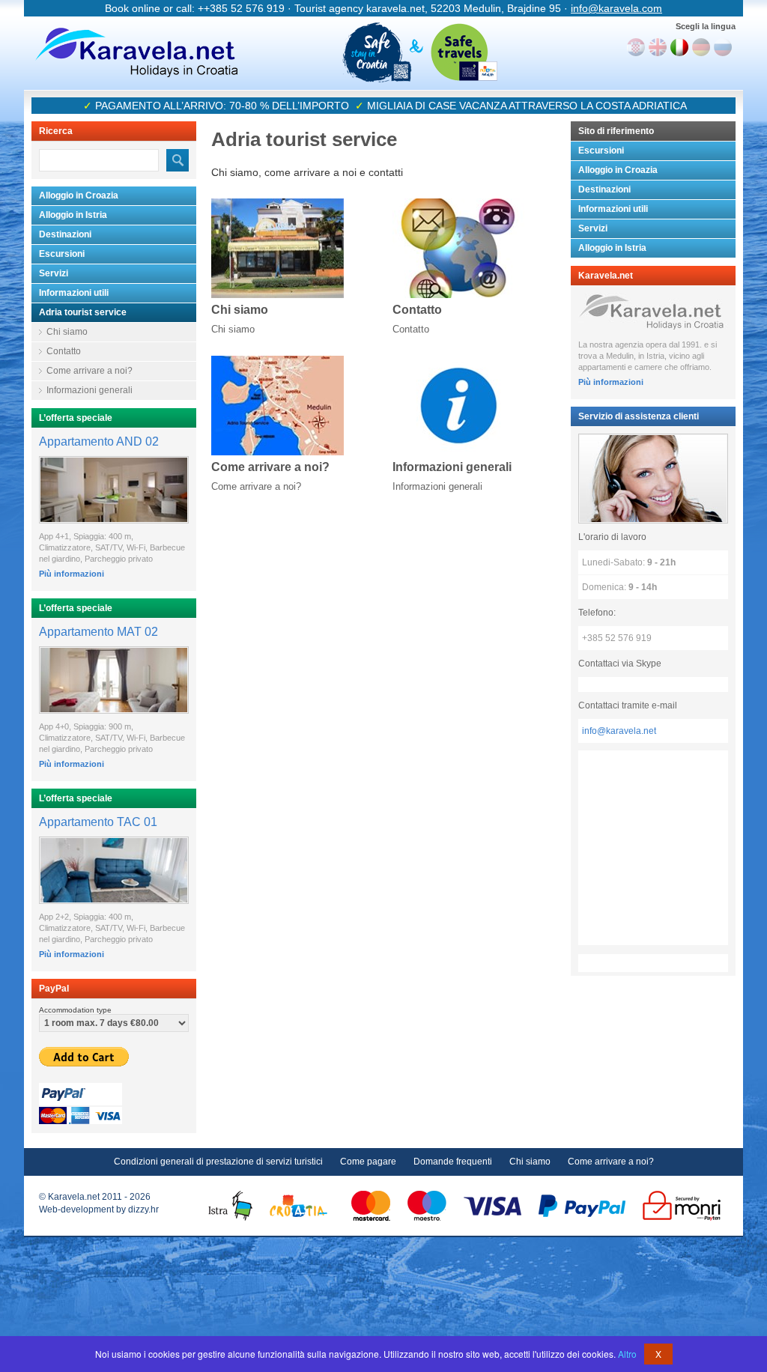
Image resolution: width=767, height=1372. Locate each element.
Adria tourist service (83, 312)
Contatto (63, 351)
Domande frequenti (452, 1161)
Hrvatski (636, 47)
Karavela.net (136, 52)
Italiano (679, 47)
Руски (723, 47)
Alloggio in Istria (73, 215)
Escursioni (62, 254)
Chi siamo (67, 332)
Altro (627, 1353)
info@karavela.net (619, 731)
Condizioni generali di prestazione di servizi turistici (218, 1161)
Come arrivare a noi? (89, 370)
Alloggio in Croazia (78, 195)
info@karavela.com (616, 8)
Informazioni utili (74, 293)
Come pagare (368, 1161)
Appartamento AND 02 (99, 441)
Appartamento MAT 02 (98, 631)
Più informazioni (71, 573)
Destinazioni (65, 234)
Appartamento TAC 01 (98, 822)
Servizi (53, 273)
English (658, 47)
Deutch (701, 47)
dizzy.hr (143, 1209)
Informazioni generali (89, 390)
